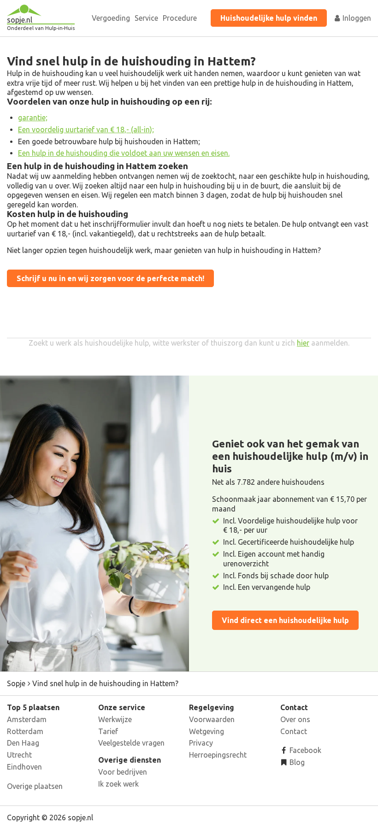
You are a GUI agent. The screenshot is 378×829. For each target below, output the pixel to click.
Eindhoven (24, 767)
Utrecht (19, 755)
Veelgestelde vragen (131, 743)
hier (303, 343)
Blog (296, 762)
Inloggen (356, 18)
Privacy (201, 743)
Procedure (180, 18)
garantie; (32, 117)
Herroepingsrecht (218, 755)
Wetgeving (206, 731)
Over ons (295, 719)
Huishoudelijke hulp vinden (268, 18)
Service (146, 18)
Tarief (108, 731)
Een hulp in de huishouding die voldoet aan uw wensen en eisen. (124, 153)
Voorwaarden (212, 719)
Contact (293, 731)
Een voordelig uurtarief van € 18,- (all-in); (86, 129)
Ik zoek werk (118, 784)
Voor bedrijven (122, 772)
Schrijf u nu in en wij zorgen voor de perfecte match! (110, 278)
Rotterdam (25, 731)
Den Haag (23, 743)
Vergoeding (111, 18)
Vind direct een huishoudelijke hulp (285, 620)
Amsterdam (27, 719)
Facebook (304, 750)
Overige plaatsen (35, 786)
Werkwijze (115, 719)
